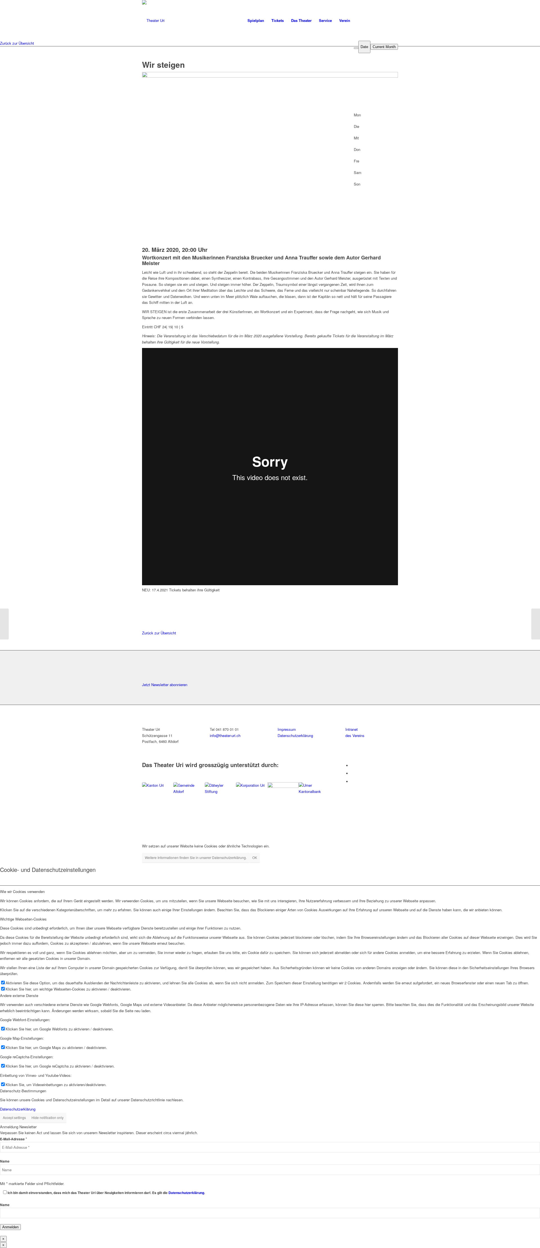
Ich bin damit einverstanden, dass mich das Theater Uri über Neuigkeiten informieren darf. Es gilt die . (106, 1192)
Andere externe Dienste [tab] (19, 995)
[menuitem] (256, 20)
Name (5, 1161)
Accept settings (14, 1117)
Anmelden (10, 1227)
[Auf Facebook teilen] (145, 595)
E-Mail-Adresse (13, 1139)
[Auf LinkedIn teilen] (145, 608)
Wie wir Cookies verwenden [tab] (22, 891)
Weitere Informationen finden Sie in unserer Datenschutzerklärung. (196, 857)
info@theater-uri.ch (225, 735)
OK (254, 857)
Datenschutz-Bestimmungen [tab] (23, 1090)
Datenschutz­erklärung (295, 735)
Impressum (287, 729)
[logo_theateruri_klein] (203, 20)
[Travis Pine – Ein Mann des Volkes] (4, 624)
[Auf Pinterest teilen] (145, 614)
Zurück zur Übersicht (17, 43)
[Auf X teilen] (145, 602)
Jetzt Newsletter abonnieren (164, 684)
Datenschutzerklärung (17, 1109)
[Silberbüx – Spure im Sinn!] (535, 624)
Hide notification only (48, 1117)
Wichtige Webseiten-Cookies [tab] (23, 919)
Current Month (384, 47)
